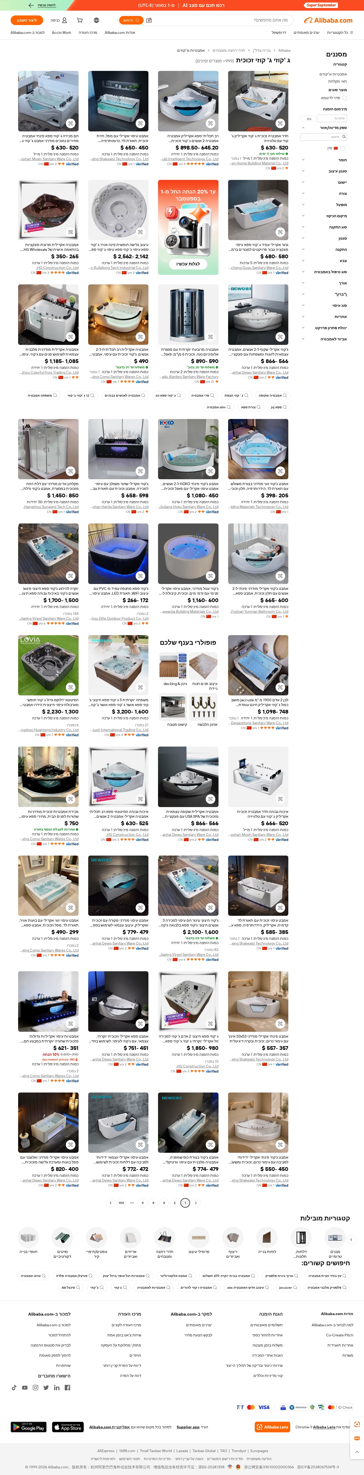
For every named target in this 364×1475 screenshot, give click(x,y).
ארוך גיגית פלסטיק (279, 1276)
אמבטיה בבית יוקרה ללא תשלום (226, 1276)
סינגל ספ (68, 1287)
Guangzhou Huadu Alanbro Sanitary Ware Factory (188, 376)
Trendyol (239, 1451)
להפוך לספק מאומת (55, 1355)
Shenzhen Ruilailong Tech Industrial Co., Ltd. (118, 267)
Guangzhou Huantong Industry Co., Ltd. (48, 730)
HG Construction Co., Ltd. (57, 267)
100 (121, 1203)
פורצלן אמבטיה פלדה (71, 1276)
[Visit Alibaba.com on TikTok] (14, 1387)
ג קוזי (118, 1287)
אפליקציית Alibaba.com (109, 1427)
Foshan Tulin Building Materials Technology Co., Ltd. (258, 507)
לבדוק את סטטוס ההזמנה (51, 1345)
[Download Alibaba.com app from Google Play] (29, 1427)
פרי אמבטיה (200, 395)
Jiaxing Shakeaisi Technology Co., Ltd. (118, 159)
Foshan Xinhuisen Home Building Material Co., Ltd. (258, 163)
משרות (347, 1355)
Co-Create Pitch (339, 1335)
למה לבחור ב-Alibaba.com (332, 1325)
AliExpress (106, 1451)
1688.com (127, 1451)
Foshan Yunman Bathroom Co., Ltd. (259, 611)
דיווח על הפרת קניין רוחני (122, 1365)
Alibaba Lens (324, 1427)
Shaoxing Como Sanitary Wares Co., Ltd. (118, 376)
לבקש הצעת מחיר (198, 1335)
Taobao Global (204, 1451)
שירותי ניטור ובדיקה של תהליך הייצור (254, 1365)
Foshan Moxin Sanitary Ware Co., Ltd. (48, 159)
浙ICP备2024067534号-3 (318, 1467)
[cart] (79, 21)
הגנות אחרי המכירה (267, 1355)
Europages (259, 1451)
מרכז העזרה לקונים (126, 1325)
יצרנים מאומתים (199, 1325)
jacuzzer (285, 1287)
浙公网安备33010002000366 (269, 1467)
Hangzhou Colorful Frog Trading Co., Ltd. (48, 372)
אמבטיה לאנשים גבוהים (122, 395)
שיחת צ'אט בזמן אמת (124, 1335)
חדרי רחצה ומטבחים (229, 50)
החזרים (135, 1355)
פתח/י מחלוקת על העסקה (121, 1345)
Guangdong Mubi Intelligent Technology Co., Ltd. (188, 159)
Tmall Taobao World (156, 1451)
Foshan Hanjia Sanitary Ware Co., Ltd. (118, 507)
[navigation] (323, 627)
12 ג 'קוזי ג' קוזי (78, 395)
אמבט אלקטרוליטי (173, 1276)
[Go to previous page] (196, 1203)
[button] (149, 20)
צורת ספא (248, 407)
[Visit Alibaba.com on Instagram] (35, 1387)
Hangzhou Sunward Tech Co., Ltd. (51, 507)
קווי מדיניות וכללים (268, 1375)
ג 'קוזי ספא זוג (166, 395)
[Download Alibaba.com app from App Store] (68, 1427)
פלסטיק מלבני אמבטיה (324, 1287)
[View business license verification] (230, 1467)
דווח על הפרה (130, 1375)
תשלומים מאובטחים (266, 1325)
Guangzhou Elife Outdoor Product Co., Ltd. (118, 618)
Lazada (182, 1451)
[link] (357, 1424)
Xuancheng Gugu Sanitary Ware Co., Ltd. (258, 267)
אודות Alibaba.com (337, 1314)
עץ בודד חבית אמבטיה (325, 1276)
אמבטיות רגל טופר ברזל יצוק (124, 1276)
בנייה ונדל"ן (261, 50)
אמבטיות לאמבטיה (151, 1287)
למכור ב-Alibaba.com (54, 1325)
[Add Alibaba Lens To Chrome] (272, 1427)
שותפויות (63, 1365)
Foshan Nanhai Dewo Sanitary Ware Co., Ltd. (258, 372)
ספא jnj (276, 407)
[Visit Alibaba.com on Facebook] (67, 1387)
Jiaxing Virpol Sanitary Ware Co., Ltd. (49, 618)
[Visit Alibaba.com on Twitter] (46, 1387)
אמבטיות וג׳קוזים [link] (191, 50)
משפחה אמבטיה (40, 395)
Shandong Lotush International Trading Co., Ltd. (118, 730)
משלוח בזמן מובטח (268, 1345)
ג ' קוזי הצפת (234, 395)
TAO (223, 1451)
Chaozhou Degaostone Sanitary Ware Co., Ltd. (258, 723)
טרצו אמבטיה (31, 1276)
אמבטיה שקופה (270, 395)
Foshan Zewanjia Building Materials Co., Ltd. (188, 611)
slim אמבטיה (216, 407)
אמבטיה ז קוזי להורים (196, 1287)
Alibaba (284, 50)
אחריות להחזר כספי (267, 1335)
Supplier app (188, 1427)
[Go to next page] (110, 1203)
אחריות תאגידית (340, 1345)
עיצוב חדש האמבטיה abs (245, 1287)
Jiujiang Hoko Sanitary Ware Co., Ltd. (189, 507)
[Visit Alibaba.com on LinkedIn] (57, 1387)
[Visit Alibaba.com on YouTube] (25, 1387)
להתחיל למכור (59, 1335)
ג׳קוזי (94, 1287)
